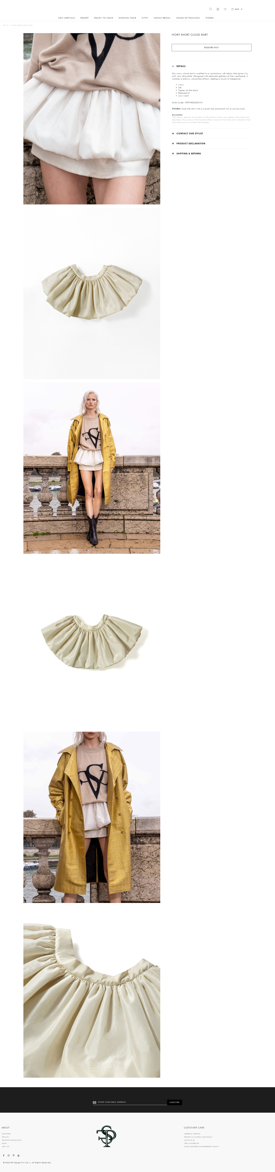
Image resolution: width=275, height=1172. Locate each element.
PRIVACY (5, 1137)
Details (181, 66)
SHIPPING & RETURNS (188, 153)
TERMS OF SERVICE (191, 1143)
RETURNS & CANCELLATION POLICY (198, 1137)
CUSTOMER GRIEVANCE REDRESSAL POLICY (201, 1146)
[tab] (212, 66)
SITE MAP (5, 1146)
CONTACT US (189, 1140)
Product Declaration (190, 143)
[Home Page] (106, 1136)
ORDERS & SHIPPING (192, 1134)
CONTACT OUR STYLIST (189, 133)
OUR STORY (6, 1134)
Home (5, 25)
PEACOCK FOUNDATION (12, 1140)
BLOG (4, 1143)
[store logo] (137, 8)
